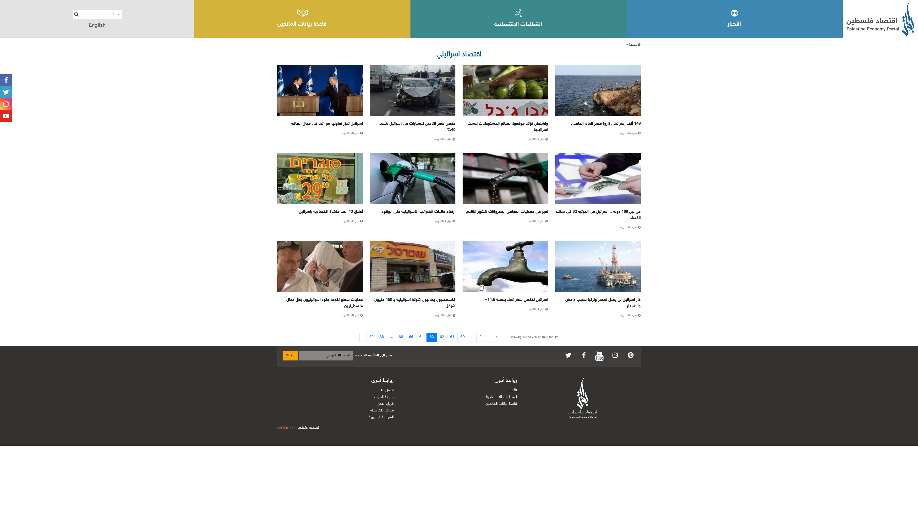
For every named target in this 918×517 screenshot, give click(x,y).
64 (421, 337)
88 (382, 337)
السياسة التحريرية (381, 417)
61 (452, 337)
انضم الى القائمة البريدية (374, 355)
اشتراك (290, 355)
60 (462, 337)
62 (442, 337)
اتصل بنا (387, 390)
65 (411, 337)
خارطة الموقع (384, 397)
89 (371, 337)
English (97, 25)
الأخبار (512, 390)
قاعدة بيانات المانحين (501, 404)
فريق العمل (385, 404)
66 (401, 337)
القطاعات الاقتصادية (501, 397)
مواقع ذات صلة (382, 410)
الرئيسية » (633, 45)
